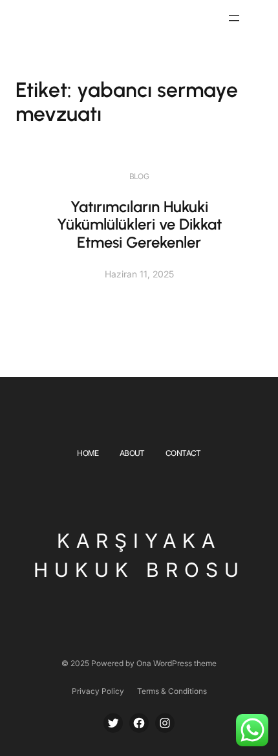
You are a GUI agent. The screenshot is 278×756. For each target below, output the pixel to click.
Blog (139, 176)
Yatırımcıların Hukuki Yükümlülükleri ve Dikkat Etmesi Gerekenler (139, 224)
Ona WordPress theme (176, 663)
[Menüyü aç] (234, 18)
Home (88, 453)
